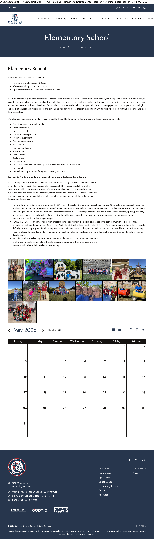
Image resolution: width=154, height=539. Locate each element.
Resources (138, 19)
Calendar (12, 7)
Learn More (43, 19)
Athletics (122, 19)
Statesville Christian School (15, 18)
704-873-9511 (125, 7)
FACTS (145, 8)
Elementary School (101, 19)
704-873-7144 (47, 496)
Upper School (78, 19)
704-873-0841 (31, 499)
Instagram (139, 8)
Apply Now (60, 19)
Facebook (134, 8)
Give (150, 19)
